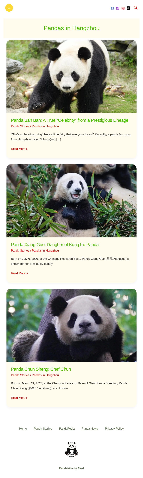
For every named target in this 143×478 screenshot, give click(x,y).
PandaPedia (67, 428)
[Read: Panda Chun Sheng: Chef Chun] (71, 325)
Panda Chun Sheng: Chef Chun (41, 369)
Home (23, 428)
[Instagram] (117, 8)
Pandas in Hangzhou (45, 126)
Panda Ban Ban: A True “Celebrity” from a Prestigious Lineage (69, 120)
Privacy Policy (114, 428)
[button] (136, 8)
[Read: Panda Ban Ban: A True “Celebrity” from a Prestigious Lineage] (71, 76)
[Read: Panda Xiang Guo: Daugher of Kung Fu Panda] (71, 200)
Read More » (19, 149)
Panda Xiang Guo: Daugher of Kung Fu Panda (55, 244)
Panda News (90, 428)
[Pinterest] (123, 8)
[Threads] (128, 8)
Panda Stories (20, 126)
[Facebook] (112, 8)
